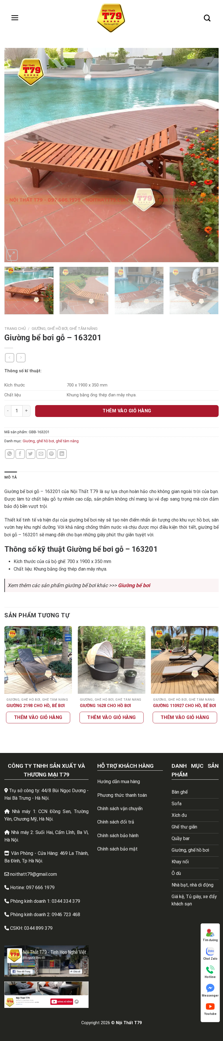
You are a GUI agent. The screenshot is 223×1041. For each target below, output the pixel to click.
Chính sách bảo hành (118, 835)
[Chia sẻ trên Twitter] (30, 454)
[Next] (207, 155)
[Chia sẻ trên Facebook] (20, 454)
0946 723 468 (66, 914)
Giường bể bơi (134, 585)
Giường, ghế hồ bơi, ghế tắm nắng (65, 328)
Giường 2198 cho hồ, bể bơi (35, 705)
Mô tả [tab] (10, 477)
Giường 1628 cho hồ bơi (105, 705)
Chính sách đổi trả (115, 822)
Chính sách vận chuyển (120, 808)
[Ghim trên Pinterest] (51, 454)
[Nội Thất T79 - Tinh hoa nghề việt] (111, 18)
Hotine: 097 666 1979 (32, 887)
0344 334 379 (66, 901)
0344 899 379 (38, 928)
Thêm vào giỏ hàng (126, 410)
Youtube (210, 1013)
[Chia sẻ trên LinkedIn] (62, 454)
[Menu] (15, 18)
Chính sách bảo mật (117, 849)
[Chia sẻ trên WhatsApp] (10, 454)
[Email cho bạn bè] (41, 454)
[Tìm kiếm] (207, 18)
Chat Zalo (210, 958)
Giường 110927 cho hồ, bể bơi (184, 705)
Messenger (210, 995)
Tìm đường (210, 940)
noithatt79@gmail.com (33, 874)
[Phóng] (12, 255)
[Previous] (16, 155)
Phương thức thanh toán (122, 795)
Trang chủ (15, 328)
